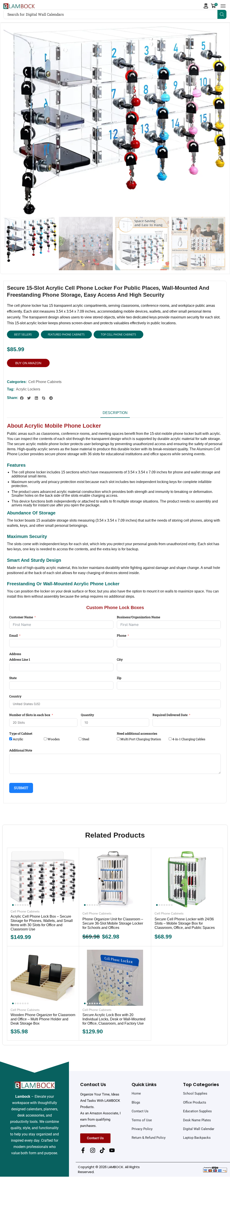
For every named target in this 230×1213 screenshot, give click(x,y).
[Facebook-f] (83, 1150)
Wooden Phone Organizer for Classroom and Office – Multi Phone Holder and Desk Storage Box (43, 1019)
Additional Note (20, 750)
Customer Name (21, 617)
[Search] (221, 14)
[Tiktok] (102, 1150)
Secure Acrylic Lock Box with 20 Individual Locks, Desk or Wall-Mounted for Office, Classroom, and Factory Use (113, 1019)
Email (13, 635)
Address (15, 654)
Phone (121, 635)
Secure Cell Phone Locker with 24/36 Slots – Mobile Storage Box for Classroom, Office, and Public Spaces (185, 923)
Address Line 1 (19, 659)
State (13, 678)
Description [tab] (115, 413)
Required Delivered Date (170, 715)
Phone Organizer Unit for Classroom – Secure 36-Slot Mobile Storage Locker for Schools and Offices (112, 923)
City (120, 659)
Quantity (87, 715)
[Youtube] (112, 1150)
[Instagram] (92, 1150)
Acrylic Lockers (28, 389)
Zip (119, 678)
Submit (21, 787)
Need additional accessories (137, 733)
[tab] (115, 414)
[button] (206, 6)
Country (15, 696)
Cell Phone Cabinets (45, 382)
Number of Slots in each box (29, 715)
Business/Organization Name (138, 617)
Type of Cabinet (20, 733)
